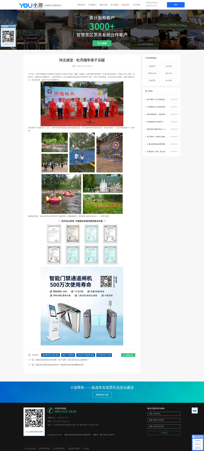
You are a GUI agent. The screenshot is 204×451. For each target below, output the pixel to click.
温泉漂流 (152, 80)
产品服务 (92, 5)
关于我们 (137, 5)
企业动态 (125, 5)
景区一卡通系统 (68, 355)
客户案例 (114, 5)
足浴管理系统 (59, 449)
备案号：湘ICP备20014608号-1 (104, 435)
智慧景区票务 (74, 449)
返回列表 (129, 355)
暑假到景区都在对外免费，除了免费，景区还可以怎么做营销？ (62, 360)
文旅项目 (168, 66)
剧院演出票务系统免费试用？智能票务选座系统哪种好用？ (60, 365)
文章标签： (36, 355)
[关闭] (13, 27)
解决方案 (103, 5)
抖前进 (86, 449)
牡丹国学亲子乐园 (104, 355)
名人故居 (168, 80)
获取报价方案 (102, 395)
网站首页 (81, 5)
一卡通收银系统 (71, 216)
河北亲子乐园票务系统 (85, 355)
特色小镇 (168, 73)
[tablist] (102, 46)
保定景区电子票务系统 (50, 355)
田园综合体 (152, 73)
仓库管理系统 (44, 449)
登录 (175, 5)
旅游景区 (152, 66)
